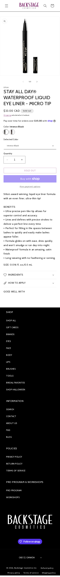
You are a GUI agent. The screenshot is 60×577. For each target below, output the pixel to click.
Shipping (7, 115)
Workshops (13, 497)
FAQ (8, 430)
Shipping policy (49, 573)
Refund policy (47, 568)
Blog (9, 437)
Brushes (11, 369)
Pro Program (14, 490)
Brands (10, 334)
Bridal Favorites (15, 382)
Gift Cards (12, 327)
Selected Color (11, 139)
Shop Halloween (15, 389)
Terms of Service (16, 470)
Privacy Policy (14, 457)
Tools (10, 376)
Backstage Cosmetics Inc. (25, 568)
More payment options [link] (30, 186)
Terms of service (31, 573)
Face (8, 348)
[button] (6, 5)
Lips (8, 362)
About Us (11, 423)
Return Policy (14, 463)
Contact (11, 416)
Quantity (8, 153)
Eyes (8, 341)
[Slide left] (23, 81)
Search (10, 409)
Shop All (11, 320)
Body (9, 355)
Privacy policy (14, 573)
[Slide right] (37, 81)
